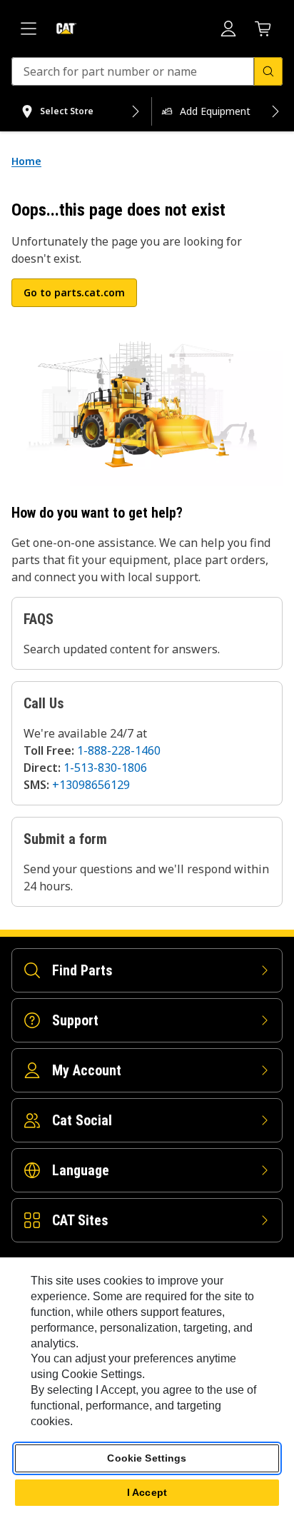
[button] (74, 292)
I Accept (147, 1492)
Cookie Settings (146, 1458)
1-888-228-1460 (119, 750)
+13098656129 (91, 785)
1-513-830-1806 (105, 767)
